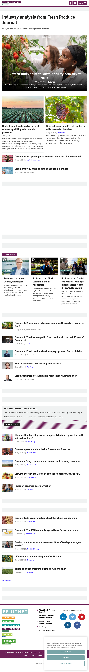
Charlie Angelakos (32, 465)
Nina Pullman (31, 477)
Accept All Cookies (66, 652)
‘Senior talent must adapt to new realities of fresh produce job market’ (48, 544)
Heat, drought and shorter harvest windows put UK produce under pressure (20, 129)
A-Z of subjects (11, 653)
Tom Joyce (51, 82)
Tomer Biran (61, 133)
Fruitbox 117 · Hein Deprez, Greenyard (14, 280)
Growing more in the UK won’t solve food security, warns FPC (47, 473)
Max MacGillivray (33, 549)
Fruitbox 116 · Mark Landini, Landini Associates (43, 281)
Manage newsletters (46, 630)
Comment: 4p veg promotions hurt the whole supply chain (46, 518)
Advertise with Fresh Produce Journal (46, 616)
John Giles (29, 344)
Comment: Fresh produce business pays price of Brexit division (48, 351)
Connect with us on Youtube (81, 616)
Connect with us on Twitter (72, 616)
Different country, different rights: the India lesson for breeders (65, 127)
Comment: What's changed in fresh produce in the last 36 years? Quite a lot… (49, 339)
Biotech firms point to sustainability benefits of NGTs (44, 76)
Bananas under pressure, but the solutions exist (40, 568)
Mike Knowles (31, 453)
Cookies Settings (66, 663)
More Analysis (7, 580)
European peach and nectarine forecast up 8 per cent (43, 449)
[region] (65, 653)
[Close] (84, 640)
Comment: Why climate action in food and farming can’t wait (47, 461)
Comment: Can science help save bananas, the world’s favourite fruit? (49, 324)
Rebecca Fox (18, 136)
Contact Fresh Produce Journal (45, 622)
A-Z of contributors (28, 653)
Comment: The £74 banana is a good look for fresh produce (46, 530)
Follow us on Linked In (63, 616)
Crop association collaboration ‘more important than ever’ (46, 375)
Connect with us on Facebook (77, 625)
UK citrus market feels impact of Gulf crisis (38, 556)
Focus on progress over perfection (33, 486)
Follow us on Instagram (67, 625)
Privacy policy (29, 655)
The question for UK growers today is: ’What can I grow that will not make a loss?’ (49, 436)
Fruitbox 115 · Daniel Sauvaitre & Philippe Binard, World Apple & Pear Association (72, 283)
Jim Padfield (30, 521)
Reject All (66, 658)
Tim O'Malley (30, 442)
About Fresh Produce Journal (47, 611)
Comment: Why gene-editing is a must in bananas (41, 168)
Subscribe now (12, 425)
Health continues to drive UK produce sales (38, 363)
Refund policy (44, 653)
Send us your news (46, 627)
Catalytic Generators (33, 160)
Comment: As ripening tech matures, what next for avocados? (48, 156)
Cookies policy (43, 655)
